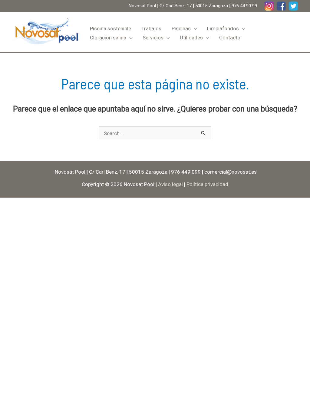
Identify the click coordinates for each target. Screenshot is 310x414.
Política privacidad (207, 184)
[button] (194, 28)
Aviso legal (170, 184)
